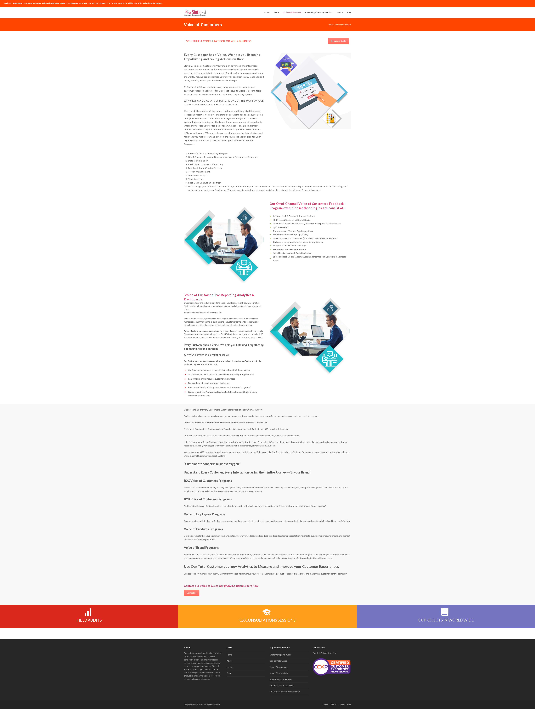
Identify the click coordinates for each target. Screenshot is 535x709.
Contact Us (191, 593)
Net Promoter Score (278, 661)
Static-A (195, 705)
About (229, 661)
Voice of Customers (278, 667)
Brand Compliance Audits (281, 679)
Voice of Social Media (279, 673)
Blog (229, 673)
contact (230, 667)
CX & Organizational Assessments (285, 692)
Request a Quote (338, 41)
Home (229, 655)
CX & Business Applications (281, 685)
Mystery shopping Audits (280, 655)
